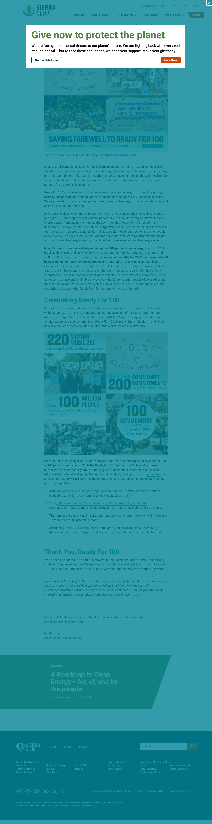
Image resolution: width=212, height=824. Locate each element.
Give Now (170, 60)
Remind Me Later (46, 60)
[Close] (209, 3)
